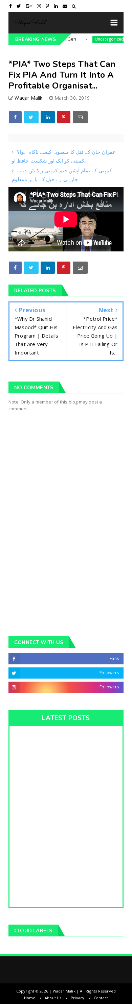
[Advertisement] (66, 553)
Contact (101, 998)
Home (30, 998)
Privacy (77, 998)
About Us (53, 998)
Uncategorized (101, 39)
